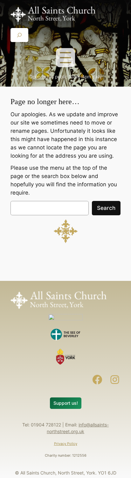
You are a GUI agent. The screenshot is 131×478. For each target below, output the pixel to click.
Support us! (65, 403)
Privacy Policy (65, 443)
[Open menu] (65, 57)
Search (106, 208)
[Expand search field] (19, 35)
